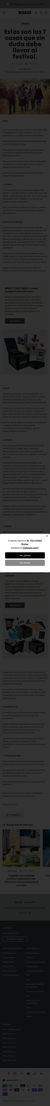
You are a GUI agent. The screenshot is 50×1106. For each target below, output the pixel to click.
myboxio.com (30, 548)
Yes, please (25, 555)
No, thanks (25, 563)
